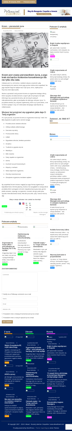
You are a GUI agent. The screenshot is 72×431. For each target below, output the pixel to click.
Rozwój (52, 56)
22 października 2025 (57, 250)
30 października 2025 (57, 91)
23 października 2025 (57, 225)
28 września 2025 (23, 229)
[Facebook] (20, 204)
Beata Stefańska (19, 31)
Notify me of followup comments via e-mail (17, 294)
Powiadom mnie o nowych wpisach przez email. (18, 317)
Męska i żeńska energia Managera (40, 213)
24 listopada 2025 (56, 65)
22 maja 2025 (19, 366)
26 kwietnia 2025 (10, 394)
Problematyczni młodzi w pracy (13, 212)
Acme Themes (54, 428)
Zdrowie (4, 206)
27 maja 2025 (19, 337)
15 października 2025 (54, 397)
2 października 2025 (8, 238)
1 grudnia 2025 (55, 39)
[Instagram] (23, 204)
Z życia (7, 362)
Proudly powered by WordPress (23, 428)
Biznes (52, 83)
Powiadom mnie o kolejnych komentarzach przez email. (21, 314)
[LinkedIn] (30, 204)
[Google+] (27, 204)
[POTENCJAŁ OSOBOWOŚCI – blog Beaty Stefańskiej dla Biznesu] (3, 18)
